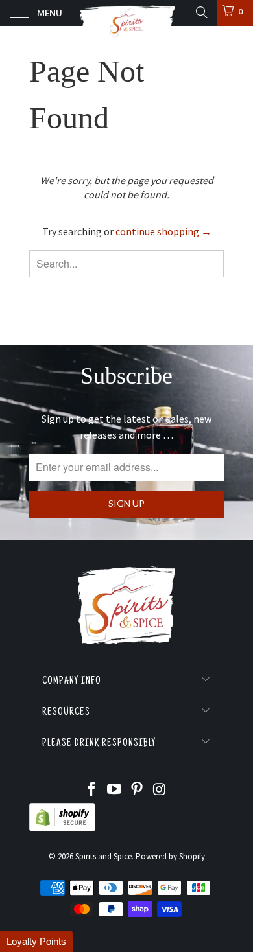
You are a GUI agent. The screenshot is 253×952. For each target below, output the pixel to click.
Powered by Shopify (170, 856)
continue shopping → (163, 231)
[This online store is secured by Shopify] (62, 828)
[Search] (201, 12)
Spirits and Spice (103, 856)
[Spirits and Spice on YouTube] (115, 790)
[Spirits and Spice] (127, 13)
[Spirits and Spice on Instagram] (159, 790)
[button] (36, 941)
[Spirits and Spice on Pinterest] (137, 790)
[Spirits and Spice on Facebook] (92, 790)
